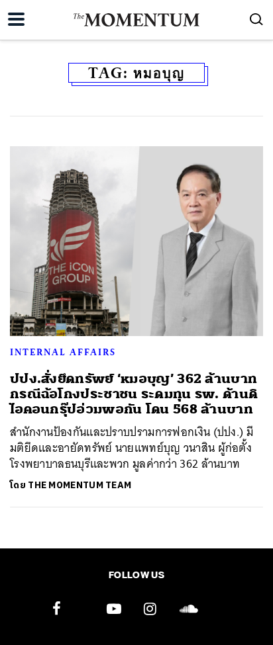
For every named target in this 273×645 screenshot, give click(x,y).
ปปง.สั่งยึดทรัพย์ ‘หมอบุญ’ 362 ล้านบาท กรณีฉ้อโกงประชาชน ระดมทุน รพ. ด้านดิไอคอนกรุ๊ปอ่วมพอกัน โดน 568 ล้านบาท (134, 394)
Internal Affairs (63, 352)
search (256, 19)
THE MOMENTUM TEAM (79, 485)
